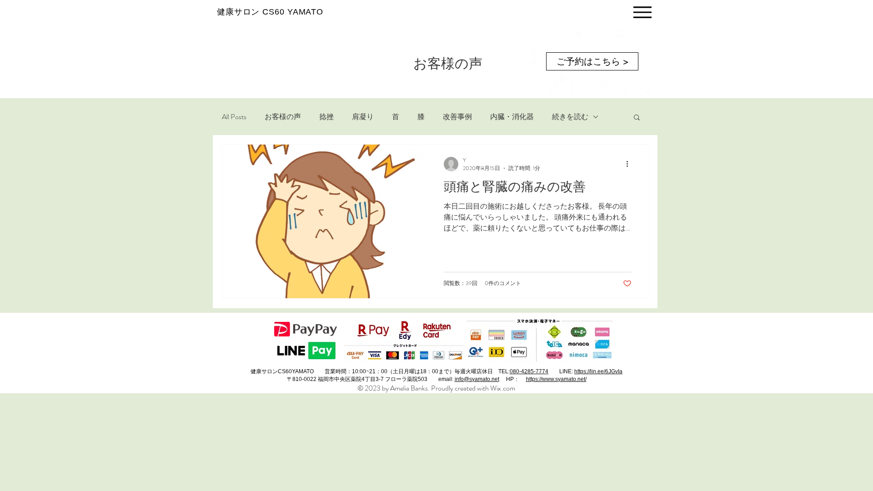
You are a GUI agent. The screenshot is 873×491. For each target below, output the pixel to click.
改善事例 (457, 117)
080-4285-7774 (529, 371)
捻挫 (326, 117)
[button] (636, 118)
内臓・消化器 (512, 117)
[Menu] (642, 12)
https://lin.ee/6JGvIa (598, 371)
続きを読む (570, 117)
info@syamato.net (477, 379)
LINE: (566, 371)
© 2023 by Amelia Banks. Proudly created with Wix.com (436, 388)
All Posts (234, 117)
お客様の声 (283, 117)
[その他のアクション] (630, 164)
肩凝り (363, 117)
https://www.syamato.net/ (556, 379)
